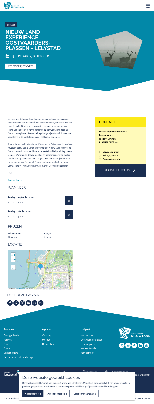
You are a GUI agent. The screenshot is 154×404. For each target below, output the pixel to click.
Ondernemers (11, 353)
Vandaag (46, 335)
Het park (85, 329)
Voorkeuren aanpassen (85, 394)
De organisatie (11, 335)
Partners (8, 339)
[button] (40, 266)
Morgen (46, 339)
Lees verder (13, 180)
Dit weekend (48, 344)
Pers (6, 344)
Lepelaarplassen (89, 344)
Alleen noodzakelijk (57, 394)
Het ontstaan (87, 335)
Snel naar (9, 329)
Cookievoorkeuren (141, 398)
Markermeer (87, 353)
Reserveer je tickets (20, 66)
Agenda (46, 329)
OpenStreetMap (20, 288)
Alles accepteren (33, 394)
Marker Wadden (89, 348)
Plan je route (106, 142)
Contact (8, 348)
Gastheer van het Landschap (18, 357)
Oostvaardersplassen (91, 339)
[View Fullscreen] (13, 267)
